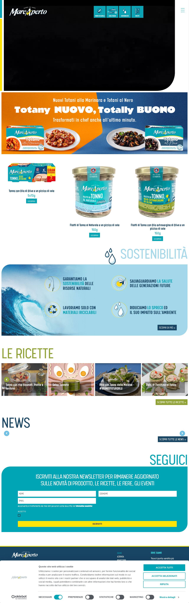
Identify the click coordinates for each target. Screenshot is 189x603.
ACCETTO (22, 511)
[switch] (89, 597)
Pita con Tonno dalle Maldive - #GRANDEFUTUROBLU (116, 386)
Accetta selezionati (164, 576)
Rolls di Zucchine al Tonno (161, 385)
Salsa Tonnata (61, 385)
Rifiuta (164, 584)
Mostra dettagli (167, 597)
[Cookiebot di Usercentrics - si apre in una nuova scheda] (19, 597)
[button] (31, 201)
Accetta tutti (164, 567)
